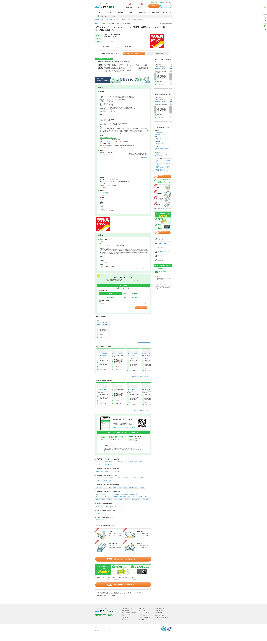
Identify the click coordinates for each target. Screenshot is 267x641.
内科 (97, 487)
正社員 (97, 471)
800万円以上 (112, 480)
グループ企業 (126, 627)
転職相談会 (120, 12)
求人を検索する (167, 12)
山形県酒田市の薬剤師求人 (160, 134)
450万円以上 (119, 477)
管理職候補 (110, 499)
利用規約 (124, 615)
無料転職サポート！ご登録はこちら (122, 559)
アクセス (103, 627)
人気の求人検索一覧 (143, 615)
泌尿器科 (142, 487)
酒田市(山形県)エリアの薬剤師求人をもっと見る (141, 376)
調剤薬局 (98, 461)
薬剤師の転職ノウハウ (159, 608)
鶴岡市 (106, 506)
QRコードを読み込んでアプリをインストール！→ (124, 427)
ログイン (166, 5)
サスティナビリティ (112, 627)
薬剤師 (110, 293)
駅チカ (116, 499)
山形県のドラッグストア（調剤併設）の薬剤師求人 (162, 155)
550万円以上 (134, 477)
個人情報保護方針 (135, 627)
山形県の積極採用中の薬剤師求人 (162, 170)
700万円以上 (105, 480)
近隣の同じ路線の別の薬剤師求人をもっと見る (141, 410)
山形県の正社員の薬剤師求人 (161, 143)
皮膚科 (105, 487)
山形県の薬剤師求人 (159, 132)
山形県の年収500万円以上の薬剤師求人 (162, 149)
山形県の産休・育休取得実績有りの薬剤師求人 (162, 164)
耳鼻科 (109, 487)
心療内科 (119, 487)
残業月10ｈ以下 (142, 496)
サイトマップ (125, 619)
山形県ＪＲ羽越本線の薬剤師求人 (162, 138)
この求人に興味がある (132, 53)
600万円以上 (141, 477)
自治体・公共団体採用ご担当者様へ (129, 612)
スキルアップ (113, 137)
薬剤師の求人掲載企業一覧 (144, 617)
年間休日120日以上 (133, 494)
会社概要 (97, 627)
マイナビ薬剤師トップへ (127, 608)
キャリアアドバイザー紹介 (144, 612)
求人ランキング (155, 12)
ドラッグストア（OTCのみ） (121, 461)
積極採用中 (102, 94)
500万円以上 (126, 477)
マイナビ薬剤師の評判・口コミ (161, 617)
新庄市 (111, 506)
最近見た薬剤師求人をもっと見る (144, 342)
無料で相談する (144, 157)
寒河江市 (117, 506)
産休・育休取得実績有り (104, 137)
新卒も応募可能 (123, 496)
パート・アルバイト (115, 471)
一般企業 (131, 461)
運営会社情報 (141, 619)
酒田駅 (103, 519)
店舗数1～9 (117, 494)
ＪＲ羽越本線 (98, 513)
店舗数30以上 (102, 241)
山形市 (97, 506)
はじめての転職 (158, 612)
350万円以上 (105, 477)
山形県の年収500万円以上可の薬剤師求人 (162, 161)
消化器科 (131, 487)
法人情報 (129, 46)
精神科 (114, 487)
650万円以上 (98, 480)
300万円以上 (98, 477)
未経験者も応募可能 (114, 496)
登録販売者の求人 (103, 192)
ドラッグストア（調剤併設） (107, 461)
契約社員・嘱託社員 (105, 471)
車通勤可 (121, 499)
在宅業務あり (127, 499)
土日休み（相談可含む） (101, 499)
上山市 (122, 506)
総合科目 (125, 487)
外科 (101, 487)
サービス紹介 (109, 12)
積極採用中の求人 (145, 499)
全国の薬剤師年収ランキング (161, 614)
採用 (120, 627)
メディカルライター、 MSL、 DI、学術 (104, 464)
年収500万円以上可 (104, 117)
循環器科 (136, 487)
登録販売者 (134, 297)
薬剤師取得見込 (110, 297)
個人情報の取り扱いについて (128, 614)
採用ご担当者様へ (154, 2)
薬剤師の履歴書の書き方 (160, 610)
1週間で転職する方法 (159, 615)
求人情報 (107, 46)
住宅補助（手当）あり (132, 496)
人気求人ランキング (143, 614)
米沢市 (102, 506)
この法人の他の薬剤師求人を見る (141, 268)
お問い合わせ (125, 617)
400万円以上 (112, 477)
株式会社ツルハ (98, 23)
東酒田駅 (98, 519)
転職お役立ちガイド (143, 12)
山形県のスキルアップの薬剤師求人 (162, 166)
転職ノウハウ (132, 12)
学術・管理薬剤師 (138, 461)
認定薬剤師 (134, 293)
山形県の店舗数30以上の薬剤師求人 (162, 167)
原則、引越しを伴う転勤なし (102, 496)
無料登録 (154, 5)
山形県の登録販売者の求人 (160, 169)
